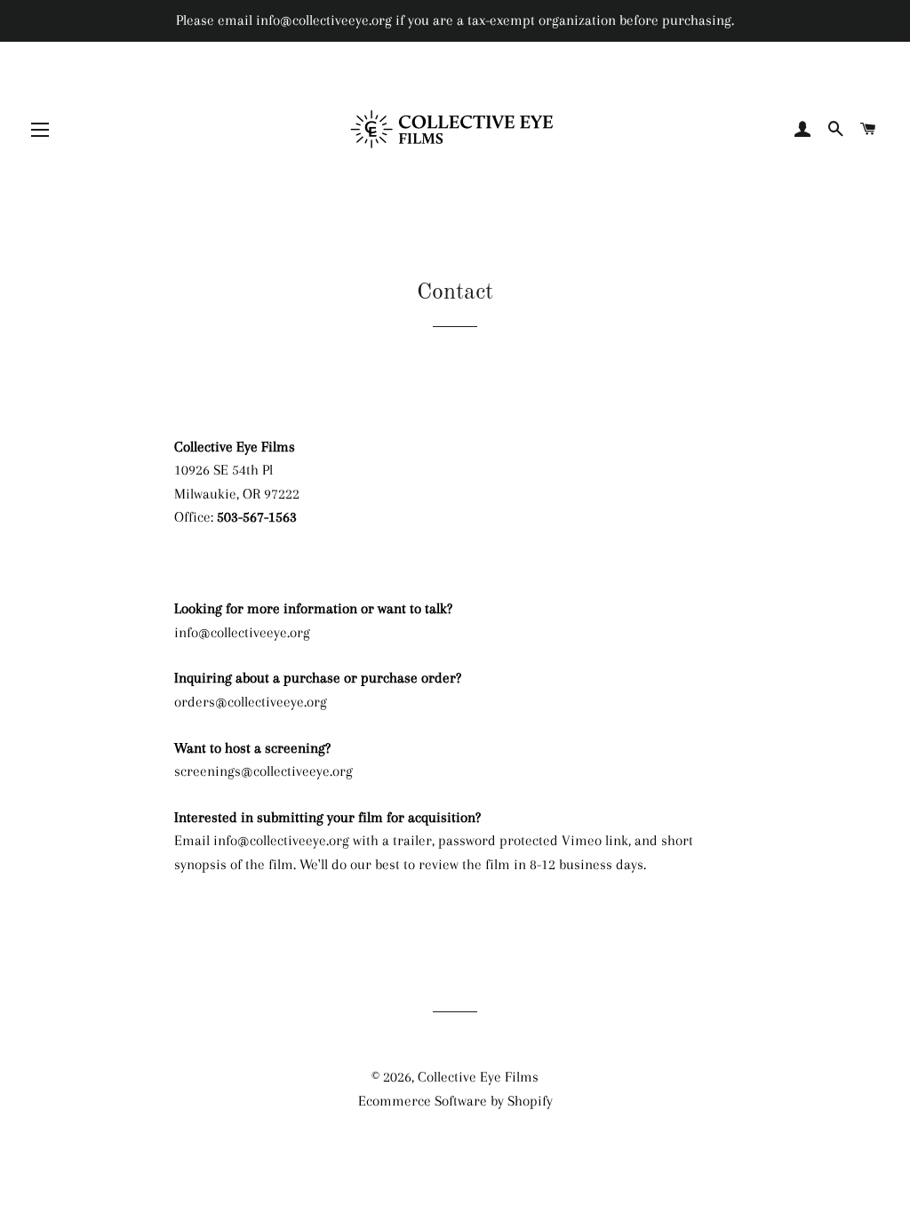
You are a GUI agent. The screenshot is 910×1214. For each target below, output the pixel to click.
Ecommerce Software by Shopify (455, 1100)
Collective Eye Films (478, 1076)
